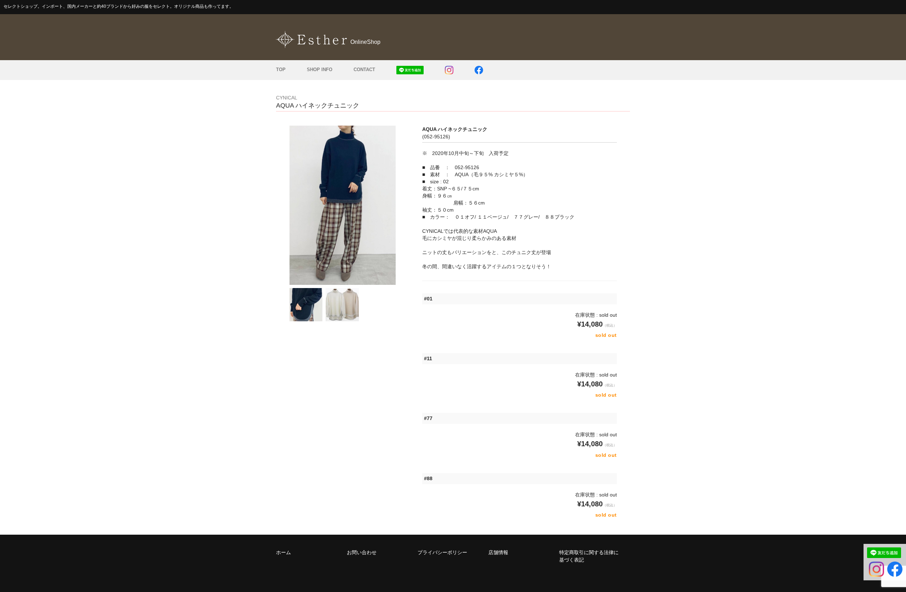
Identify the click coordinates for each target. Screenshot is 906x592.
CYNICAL (286, 97)
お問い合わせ (362, 552)
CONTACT (364, 69)
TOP (281, 69)
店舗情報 (498, 552)
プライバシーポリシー (442, 552)
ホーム (283, 552)
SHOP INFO (319, 69)
